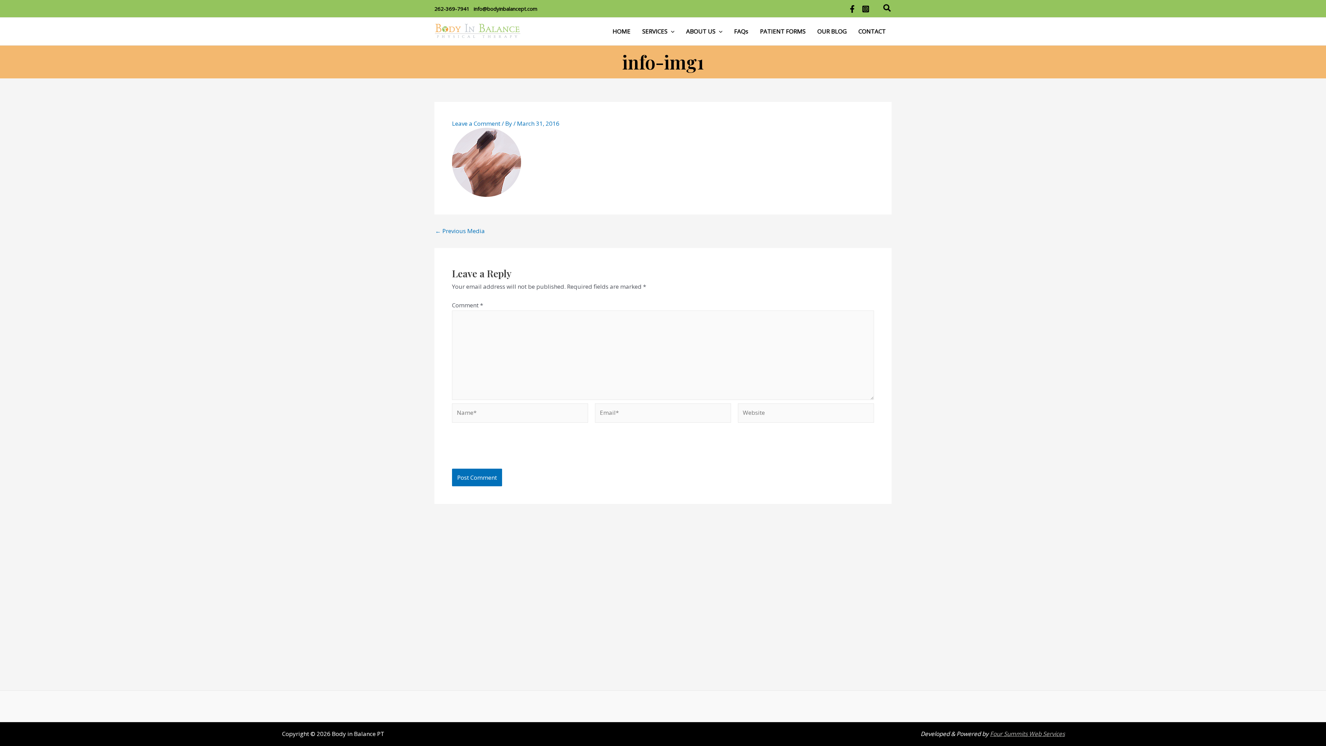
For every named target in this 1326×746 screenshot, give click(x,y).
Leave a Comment (476, 123)
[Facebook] (852, 9)
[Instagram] (865, 9)
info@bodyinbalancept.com (505, 8)
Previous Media (460, 231)
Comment (467, 305)
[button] (887, 9)
